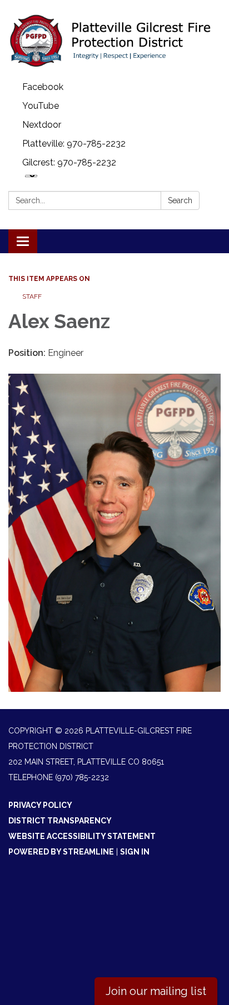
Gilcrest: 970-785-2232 (69, 162)
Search (180, 200)
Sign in (135, 851)
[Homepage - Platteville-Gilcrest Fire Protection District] (114, 39)
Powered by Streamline (61, 851)
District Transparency (60, 820)
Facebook (42, 87)
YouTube (40, 105)
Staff (32, 296)
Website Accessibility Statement (82, 836)
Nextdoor (41, 124)
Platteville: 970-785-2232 (74, 143)
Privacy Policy (40, 805)
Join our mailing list (156, 991)
